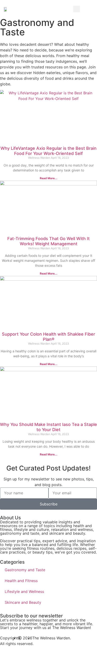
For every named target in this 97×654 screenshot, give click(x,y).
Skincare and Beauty (23, 602)
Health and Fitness (21, 580)
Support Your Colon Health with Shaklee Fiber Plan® (48, 337)
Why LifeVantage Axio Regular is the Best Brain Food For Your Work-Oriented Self (48, 151)
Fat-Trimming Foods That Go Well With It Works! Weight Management (48, 241)
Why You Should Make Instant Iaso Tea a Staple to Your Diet (48, 427)
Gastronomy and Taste (25, 569)
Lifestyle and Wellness (24, 591)
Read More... (48, 178)
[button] (91, 9)
